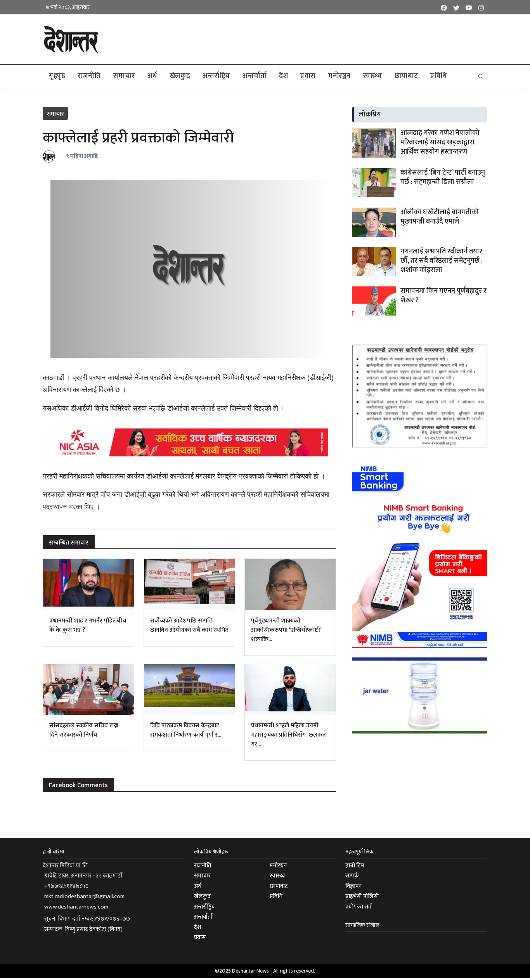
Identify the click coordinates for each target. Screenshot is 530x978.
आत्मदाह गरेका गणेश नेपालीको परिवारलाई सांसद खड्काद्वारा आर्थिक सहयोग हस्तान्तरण (440, 142)
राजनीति (89, 76)
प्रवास (308, 76)
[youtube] (468, 7)
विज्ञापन (353, 886)
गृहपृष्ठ (57, 76)
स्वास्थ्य (372, 76)
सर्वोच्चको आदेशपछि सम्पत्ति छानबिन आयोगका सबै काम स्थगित (189, 625)
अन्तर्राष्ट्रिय (216, 76)
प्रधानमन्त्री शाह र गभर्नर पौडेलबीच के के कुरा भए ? (87, 625)
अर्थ (152, 76)
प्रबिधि (438, 76)
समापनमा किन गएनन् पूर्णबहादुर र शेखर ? (443, 295)
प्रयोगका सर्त (358, 907)
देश (283, 76)
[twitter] (456, 7)
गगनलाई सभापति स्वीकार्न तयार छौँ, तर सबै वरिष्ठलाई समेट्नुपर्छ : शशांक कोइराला (441, 261)
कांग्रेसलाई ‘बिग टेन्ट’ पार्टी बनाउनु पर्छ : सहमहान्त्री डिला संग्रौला (442, 177)
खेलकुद (180, 76)
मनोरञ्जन (339, 76)
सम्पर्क (352, 876)
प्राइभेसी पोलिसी (362, 896)
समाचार (124, 76)
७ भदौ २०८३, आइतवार (68, 7)
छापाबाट (406, 76)
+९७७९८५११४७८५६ (66, 886)
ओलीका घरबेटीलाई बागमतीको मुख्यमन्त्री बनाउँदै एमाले (439, 216)
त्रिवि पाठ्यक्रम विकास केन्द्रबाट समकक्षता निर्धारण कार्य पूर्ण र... (185, 730)
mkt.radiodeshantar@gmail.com (84, 896)
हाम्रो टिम (354, 865)
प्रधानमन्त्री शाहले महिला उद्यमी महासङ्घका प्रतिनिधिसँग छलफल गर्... (289, 734)
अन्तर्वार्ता (254, 76)
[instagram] (481, 7)
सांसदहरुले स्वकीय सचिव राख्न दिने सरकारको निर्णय (83, 730)
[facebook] (444, 7)
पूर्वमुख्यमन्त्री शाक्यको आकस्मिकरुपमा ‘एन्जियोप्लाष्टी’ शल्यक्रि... (286, 630)
